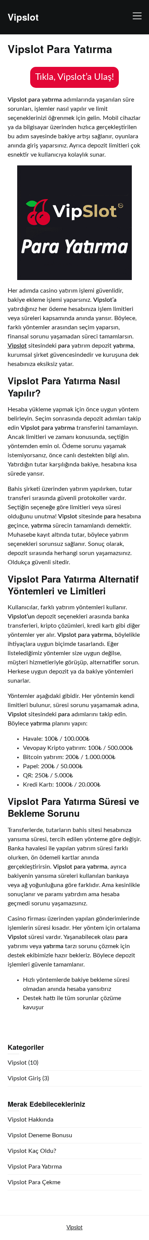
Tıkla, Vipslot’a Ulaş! (74, 77)
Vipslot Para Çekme (34, 1182)
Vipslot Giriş (24, 1078)
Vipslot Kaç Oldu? (32, 1151)
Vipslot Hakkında (30, 1120)
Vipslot (23, 17)
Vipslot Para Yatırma (35, 1167)
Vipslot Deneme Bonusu (40, 1135)
